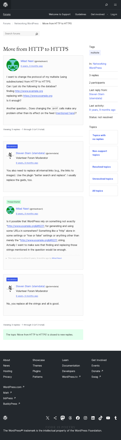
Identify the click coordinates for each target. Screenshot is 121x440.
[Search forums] (37, 33)
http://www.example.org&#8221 (25, 226)
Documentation (71, 365)
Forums (7, 14)
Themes (37, 365)
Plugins (37, 371)
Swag (96, 376)
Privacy (7, 376)
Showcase (39, 360)
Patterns (38, 376)
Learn (65, 360)
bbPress (9, 398)
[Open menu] (116, 4)
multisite (95, 52)
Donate (97, 371)
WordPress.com (14, 387)
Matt (7, 392)
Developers (68, 371)
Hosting (7, 371)
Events (96, 365)
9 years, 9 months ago (32, 66)
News (6, 365)
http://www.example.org (29, 91)
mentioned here (65, 113)
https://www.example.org (37, 95)
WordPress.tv (71, 376)
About (6, 360)
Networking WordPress (26, 23)
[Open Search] (106, 4)
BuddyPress (11, 403)
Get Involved (99, 360)
